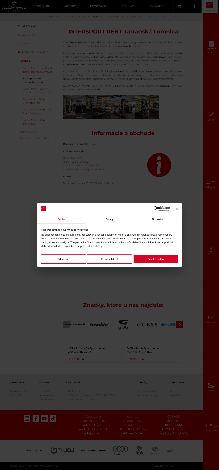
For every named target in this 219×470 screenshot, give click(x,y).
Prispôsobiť (107, 259)
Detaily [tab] (110, 219)
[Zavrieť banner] (177, 209)
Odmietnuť (63, 259)
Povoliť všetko (155, 259)
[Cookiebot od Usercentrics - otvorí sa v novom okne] (156, 208)
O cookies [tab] (157, 219)
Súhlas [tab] (61, 219)
